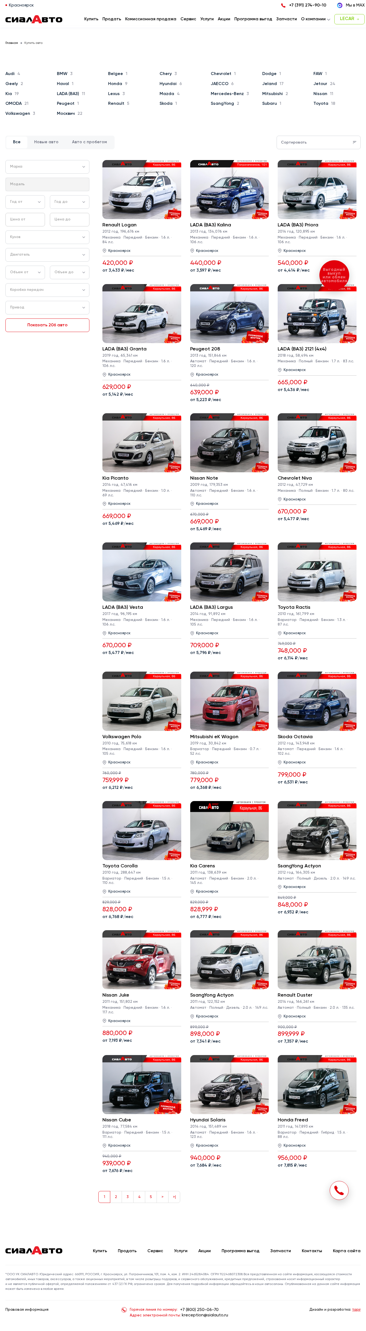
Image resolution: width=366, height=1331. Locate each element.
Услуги (180, 1251)
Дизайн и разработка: (335, 1310)
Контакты (312, 1251)
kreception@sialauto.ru (205, 1315)
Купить (100, 1251)
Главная (11, 43)
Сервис (155, 1251)
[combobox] (47, 167)
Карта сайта (347, 1251)
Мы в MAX (355, 5)
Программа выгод (241, 1251)
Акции (204, 1251)
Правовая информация (26, 1310)
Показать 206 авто (47, 325)
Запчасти (280, 1251)
